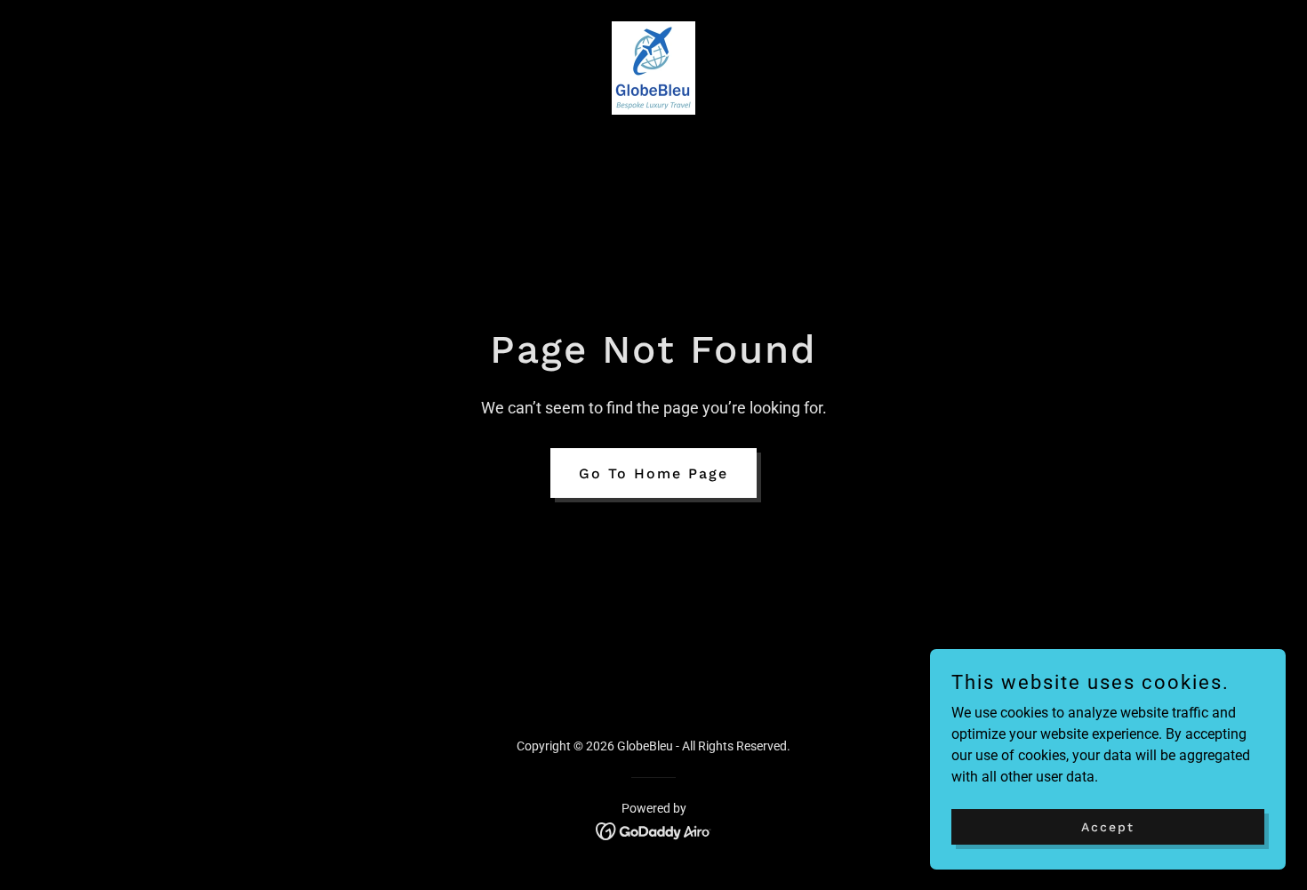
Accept (1108, 826)
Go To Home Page (653, 473)
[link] (653, 67)
